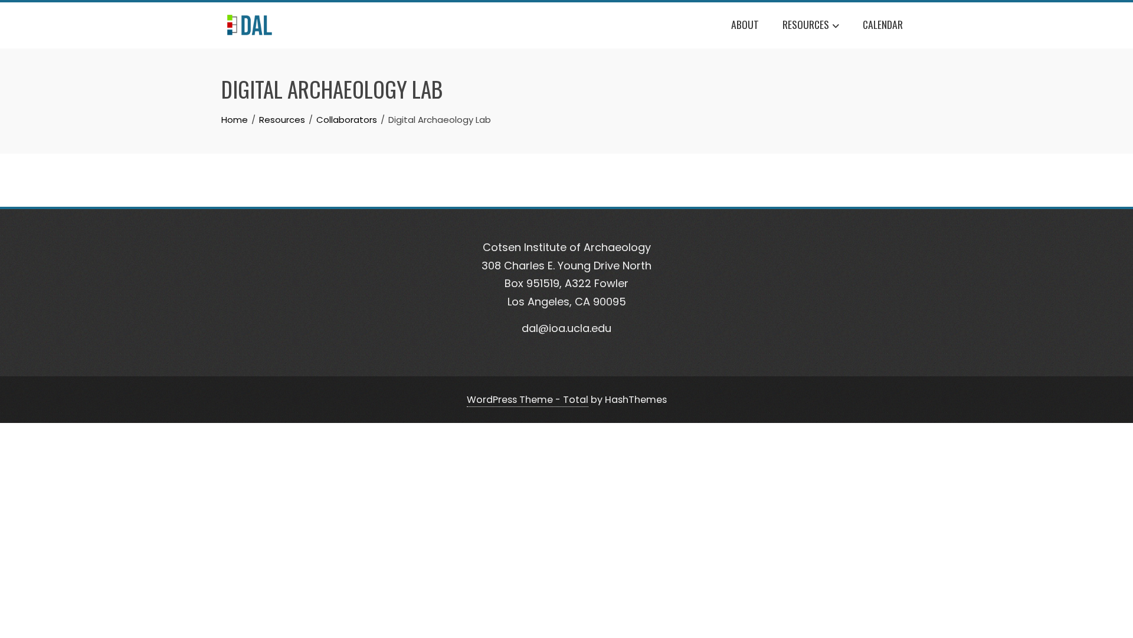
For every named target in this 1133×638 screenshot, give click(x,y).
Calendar (883, 24)
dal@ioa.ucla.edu (566, 328)
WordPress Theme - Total (527, 399)
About (745, 24)
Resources (805, 24)
